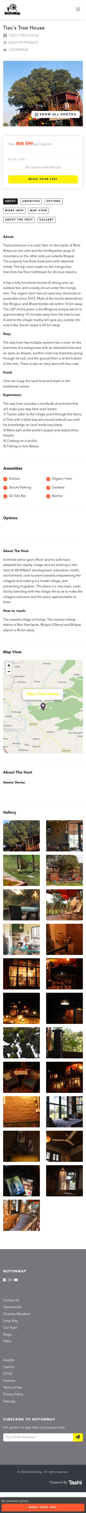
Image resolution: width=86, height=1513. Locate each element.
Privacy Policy (13, 1394)
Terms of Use (12, 1387)
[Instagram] (10, 1280)
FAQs (7, 1341)
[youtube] (16, 1280)
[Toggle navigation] (78, 9)
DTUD (7, 1374)
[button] (43, 123)
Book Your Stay (43, 179)
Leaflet (78, 751)
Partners (9, 1381)
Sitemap (9, 1401)
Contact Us (11, 1300)
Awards (8, 1360)
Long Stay (10, 1321)
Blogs (7, 1334)
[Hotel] (43, 707)
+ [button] (9, 665)
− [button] (9, 671)
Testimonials (12, 1307)
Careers (8, 1367)
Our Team (10, 1328)
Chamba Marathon (16, 1314)
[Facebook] (4, 1280)
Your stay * (17, 159)
